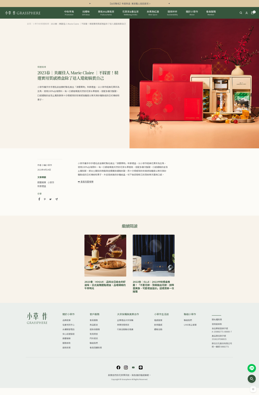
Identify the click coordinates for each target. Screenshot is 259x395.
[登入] (246, 13)
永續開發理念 (68, 329)
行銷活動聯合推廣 (125, 329)
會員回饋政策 (96, 347)
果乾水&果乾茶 (106, 13)
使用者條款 (217, 324)
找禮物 (86, 13)
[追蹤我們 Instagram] (126, 367)
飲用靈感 (158, 324)
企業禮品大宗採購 (125, 320)
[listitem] (39, 199)
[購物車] (252, 13)
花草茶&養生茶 (130, 13)
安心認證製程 (68, 333)
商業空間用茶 (123, 324)
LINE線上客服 (190, 324)
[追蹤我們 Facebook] (118, 367)
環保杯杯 (172, 13)
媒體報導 (41, 66)
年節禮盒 (41, 186)
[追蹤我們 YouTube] (133, 367)
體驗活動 (158, 329)
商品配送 (94, 324)
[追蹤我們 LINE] (140, 367)
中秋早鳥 (69, 13)
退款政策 (66, 347)
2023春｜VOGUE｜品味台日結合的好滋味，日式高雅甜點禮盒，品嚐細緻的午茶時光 (105, 285)
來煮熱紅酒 (153, 13)
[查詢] (241, 13)
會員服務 (211, 13)
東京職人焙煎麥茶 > (140, 3)
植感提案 (158, 320)
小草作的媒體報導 (41, 23)
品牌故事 (66, 320)
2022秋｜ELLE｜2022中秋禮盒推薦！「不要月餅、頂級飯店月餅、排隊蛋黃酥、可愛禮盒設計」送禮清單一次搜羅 (153, 286)
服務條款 (66, 343)
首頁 (29, 23)
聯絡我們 (94, 343)
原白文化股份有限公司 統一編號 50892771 (222, 345)
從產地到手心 (68, 324)
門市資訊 (94, 338)
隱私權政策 (217, 319)
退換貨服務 (95, 329)
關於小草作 (192, 13)
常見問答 (94, 333)
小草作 (51, 182)
